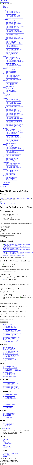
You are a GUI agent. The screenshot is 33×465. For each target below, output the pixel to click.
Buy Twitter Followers (11, 88)
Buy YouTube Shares (11, 54)
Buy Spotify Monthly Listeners (13, 60)
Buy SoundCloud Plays (12, 76)
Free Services (6, 94)
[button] (1, 202)
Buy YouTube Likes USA (12, 46)
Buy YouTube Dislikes (11, 53)
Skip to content (3, 0)
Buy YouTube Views (11, 41)
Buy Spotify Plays (10, 63)
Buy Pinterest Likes (11, 71)
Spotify (5, 56)
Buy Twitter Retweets (11, 91)
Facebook (5, 19)
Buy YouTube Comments (12, 52)
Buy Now (15, 245)
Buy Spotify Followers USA (13, 59)
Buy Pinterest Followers (12, 69)
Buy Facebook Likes (11, 20)
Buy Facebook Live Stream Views (14, 38)
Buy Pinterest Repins (11, 72)
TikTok (5, 80)
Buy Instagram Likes (11, 14)
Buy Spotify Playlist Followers (13, 65)
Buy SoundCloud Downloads (13, 79)
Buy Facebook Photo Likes (12, 27)
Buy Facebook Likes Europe (13, 24)
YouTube (5, 39)
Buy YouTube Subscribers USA (14, 49)
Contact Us (6, 95)
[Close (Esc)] (5, 463)
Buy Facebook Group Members (14, 31)
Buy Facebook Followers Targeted (14, 35)
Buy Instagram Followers (12, 11)
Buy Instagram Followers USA (13, 12)
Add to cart (3, 236)
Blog (4, 93)
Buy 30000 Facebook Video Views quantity (10, 233)
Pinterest (5, 68)
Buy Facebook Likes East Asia (13, 23)
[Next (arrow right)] (2, 464)
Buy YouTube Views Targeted (13, 42)
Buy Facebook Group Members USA (15, 33)
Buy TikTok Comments (12, 82)
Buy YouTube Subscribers (12, 48)
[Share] (3, 463)
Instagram (5, 10)
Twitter (5, 87)
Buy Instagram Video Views (13, 16)
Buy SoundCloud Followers (13, 75)
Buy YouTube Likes (11, 45)
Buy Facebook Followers (12, 34)
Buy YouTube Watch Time (12, 50)
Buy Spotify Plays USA (12, 64)
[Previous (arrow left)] (0, 464)
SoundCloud (6, 73)
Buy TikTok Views (10, 86)
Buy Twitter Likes (10, 90)
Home (1, 198)
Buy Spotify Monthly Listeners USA (15, 61)
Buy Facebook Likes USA (12, 22)
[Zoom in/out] (0, 463)
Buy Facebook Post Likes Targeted (14, 30)
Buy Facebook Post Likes (12, 29)
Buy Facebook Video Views (13, 37)
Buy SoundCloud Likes (12, 78)
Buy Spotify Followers (11, 57)
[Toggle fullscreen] (2, 463)
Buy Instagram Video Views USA (14, 18)
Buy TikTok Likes (10, 84)
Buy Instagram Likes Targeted (13, 15)
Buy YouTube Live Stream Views (14, 44)
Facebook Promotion (9, 198)
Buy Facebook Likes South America (15, 26)
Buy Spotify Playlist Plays (12, 67)
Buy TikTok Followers (11, 83)
